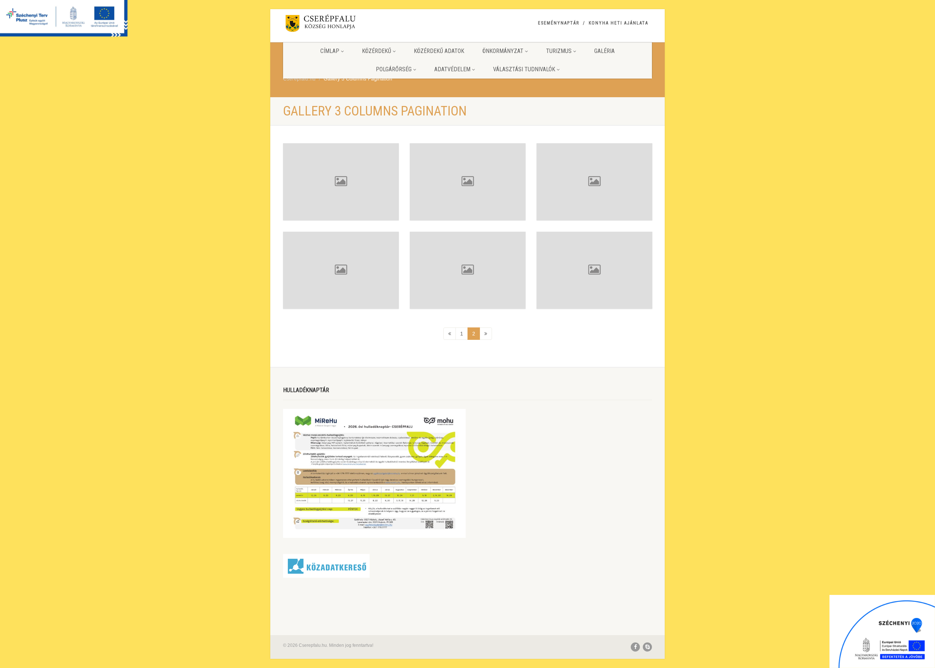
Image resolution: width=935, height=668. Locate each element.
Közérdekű (376, 51)
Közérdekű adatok (439, 51)
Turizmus (559, 51)
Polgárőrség (394, 69)
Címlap (329, 51)
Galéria (604, 51)
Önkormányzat (502, 51)
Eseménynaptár (558, 23)
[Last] (486, 333)
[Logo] (341, 25)
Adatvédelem (452, 69)
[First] (449, 333)
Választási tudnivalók (524, 69)
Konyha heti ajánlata (618, 23)
